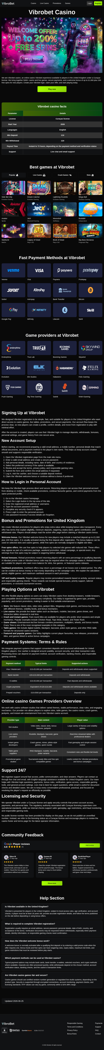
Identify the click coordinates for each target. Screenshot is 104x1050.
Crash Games (63, 175)
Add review (90, 845)
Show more (52, 883)
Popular (12, 175)
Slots (89, 175)
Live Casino (37, 175)
